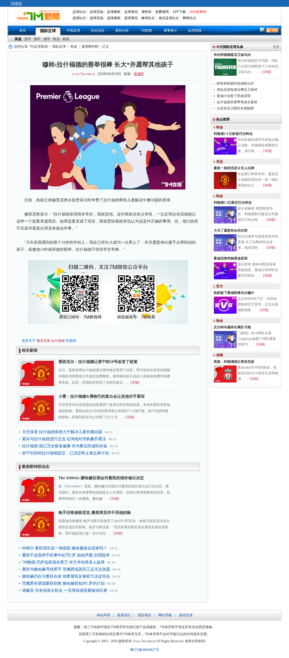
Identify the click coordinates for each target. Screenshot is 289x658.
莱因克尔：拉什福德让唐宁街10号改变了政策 (97, 362)
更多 (276, 47)
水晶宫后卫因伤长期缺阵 (235, 108)
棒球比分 (148, 18)
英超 (18, 39)
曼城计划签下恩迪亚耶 (234, 96)
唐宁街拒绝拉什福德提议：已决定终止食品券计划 (65, 453)
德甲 (46, 39)
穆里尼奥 (43, 341)
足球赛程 (114, 12)
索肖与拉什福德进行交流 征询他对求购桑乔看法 (64, 439)
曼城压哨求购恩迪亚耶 (231, 258)
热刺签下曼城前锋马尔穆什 (234, 293)
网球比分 (189, 18)
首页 (22, 30)
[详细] (134, 382)
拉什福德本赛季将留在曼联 (237, 102)
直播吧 (139, 74)
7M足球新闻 (38, 47)
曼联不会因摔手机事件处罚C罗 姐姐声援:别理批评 (66, 555)
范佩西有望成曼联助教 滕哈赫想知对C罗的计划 (63, 583)
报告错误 (144, 615)
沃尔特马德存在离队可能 (232, 327)
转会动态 (97, 30)
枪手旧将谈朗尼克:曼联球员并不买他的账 (94, 512)
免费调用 (162, 12)
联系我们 (124, 615)
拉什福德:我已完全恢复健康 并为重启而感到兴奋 (64, 446)
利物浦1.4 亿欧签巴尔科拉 (233, 134)
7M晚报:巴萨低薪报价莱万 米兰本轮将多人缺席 (63, 562)
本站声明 (103, 615)
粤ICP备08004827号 (144, 650)
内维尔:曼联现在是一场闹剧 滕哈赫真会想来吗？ (64, 548)
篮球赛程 (114, 18)
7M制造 (146, 30)
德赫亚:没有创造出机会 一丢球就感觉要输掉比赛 (64, 590)
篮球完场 (96, 18)
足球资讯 (131, 12)
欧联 (66, 39)
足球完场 (96, 12)
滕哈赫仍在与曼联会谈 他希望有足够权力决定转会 (66, 576)
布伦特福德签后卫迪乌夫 (232, 55)
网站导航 (165, 615)
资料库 (146, 12)
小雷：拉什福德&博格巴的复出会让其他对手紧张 (101, 396)
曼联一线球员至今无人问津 (234, 168)
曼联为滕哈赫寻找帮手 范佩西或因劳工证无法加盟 (66, 569)
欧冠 (56, 39)
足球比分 (79, 12)
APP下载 (179, 12)
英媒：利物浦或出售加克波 (234, 362)
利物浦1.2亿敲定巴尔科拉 (233, 202)
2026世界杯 (197, 12)
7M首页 (16, 3)
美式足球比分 (169, 18)
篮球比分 (79, 18)
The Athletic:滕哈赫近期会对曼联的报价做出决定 (101, 478)
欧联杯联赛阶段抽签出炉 (235, 83)
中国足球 (73, 30)
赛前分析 (122, 30)
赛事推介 (170, 30)
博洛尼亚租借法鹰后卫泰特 (237, 90)
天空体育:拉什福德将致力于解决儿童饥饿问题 (62, 432)
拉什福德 (58, 341)
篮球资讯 (131, 18)
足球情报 (195, 30)
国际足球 (48, 31)
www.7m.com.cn (83, 74)
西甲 (37, 39)
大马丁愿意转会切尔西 (231, 230)
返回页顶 (185, 615)
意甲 (27, 39)
